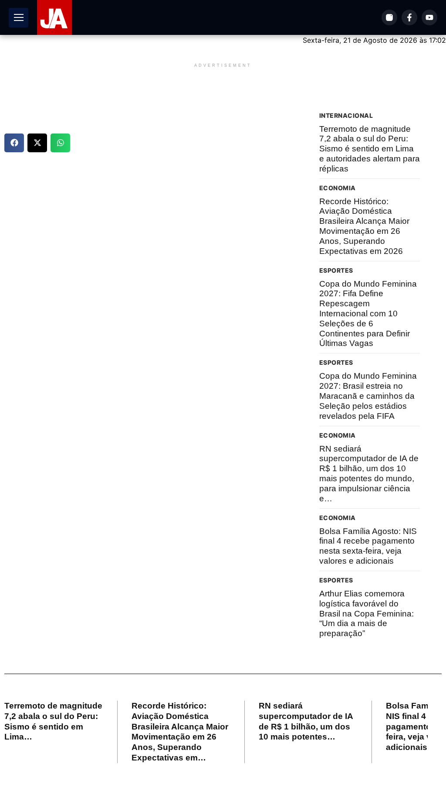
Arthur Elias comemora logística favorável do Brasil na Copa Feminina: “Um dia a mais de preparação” (366, 613)
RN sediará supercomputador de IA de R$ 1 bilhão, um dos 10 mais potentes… (306, 721)
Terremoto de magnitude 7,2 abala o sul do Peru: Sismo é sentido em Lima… (53, 721)
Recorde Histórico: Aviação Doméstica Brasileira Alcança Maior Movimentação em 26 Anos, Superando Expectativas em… (180, 731)
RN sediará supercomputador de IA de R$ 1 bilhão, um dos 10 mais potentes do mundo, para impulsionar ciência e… (369, 473)
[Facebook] (409, 17)
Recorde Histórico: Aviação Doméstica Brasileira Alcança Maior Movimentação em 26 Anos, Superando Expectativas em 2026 (364, 226)
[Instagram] (389, 17)
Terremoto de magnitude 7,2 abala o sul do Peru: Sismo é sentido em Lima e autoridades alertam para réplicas (369, 148)
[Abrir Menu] (18, 17)
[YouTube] (429, 17)
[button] (14, 143)
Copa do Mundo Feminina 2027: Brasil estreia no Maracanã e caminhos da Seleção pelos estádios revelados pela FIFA (368, 395)
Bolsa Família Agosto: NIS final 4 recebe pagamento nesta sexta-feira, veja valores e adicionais (368, 546)
